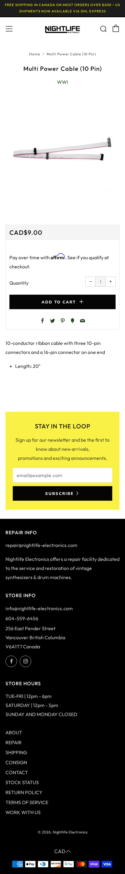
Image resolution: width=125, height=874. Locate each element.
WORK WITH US (23, 812)
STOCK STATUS (22, 782)
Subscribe (59, 493)
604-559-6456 (21, 618)
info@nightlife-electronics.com (39, 608)
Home (34, 54)
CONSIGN (16, 762)
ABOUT (13, 732)
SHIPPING (16, 752)
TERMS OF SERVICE (26, 802)
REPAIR (13, 742)
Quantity (19, 283)
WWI (62, 82)
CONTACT (16, 772)
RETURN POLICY (23, 792)
